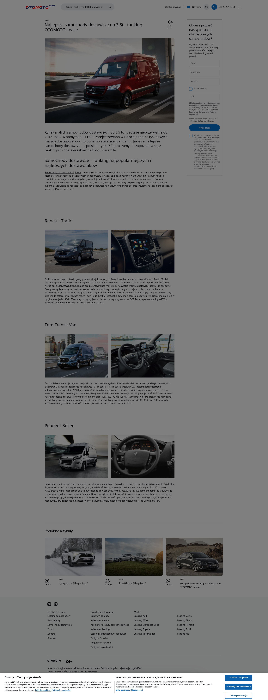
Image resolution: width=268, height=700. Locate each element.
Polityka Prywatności (61, 690)
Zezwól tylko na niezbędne (238, 686)
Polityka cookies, (43, 690)
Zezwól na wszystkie (238, 677)
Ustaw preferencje (238, 695)
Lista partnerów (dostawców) (129, 690)
